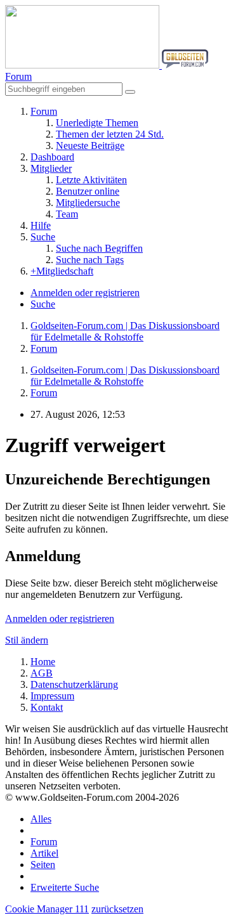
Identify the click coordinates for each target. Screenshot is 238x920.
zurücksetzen (117, 909)
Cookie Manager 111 (47, 909)
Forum (43, 841)
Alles (40, 818)
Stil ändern (26, 640)
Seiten (42, 864)
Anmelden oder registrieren (85, 292)
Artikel (44, 853)
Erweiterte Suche (64, 887)
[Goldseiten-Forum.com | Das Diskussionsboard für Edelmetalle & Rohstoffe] (106, 65)
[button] (18, 76)
